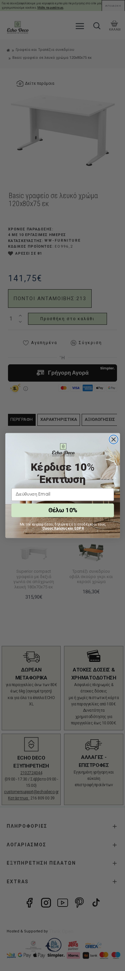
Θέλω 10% (62, 510)
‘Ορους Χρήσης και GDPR (62, 528)
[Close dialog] (113, 439)
